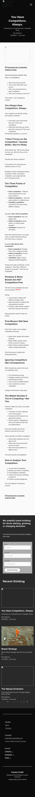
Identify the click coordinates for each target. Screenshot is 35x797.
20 (23, 701)
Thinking (8, 728)
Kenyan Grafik (17, 772)
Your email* (7, 561)
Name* (6, 544)
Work (7, 725)
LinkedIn (8, 751)
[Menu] (31, 4)
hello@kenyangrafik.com (14, 738)
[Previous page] (7, 702)
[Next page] (27, 702)
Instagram (8, 755)
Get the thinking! (12, 570)
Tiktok (7, 758)
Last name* (7, 552)
